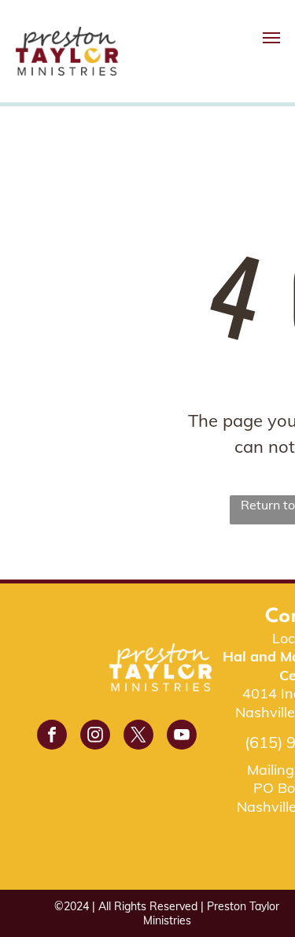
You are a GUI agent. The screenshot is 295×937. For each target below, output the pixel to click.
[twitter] (138, 737)
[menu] (271, 38)
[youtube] (182, 737)
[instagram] (95, 737)
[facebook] (52, 737)
